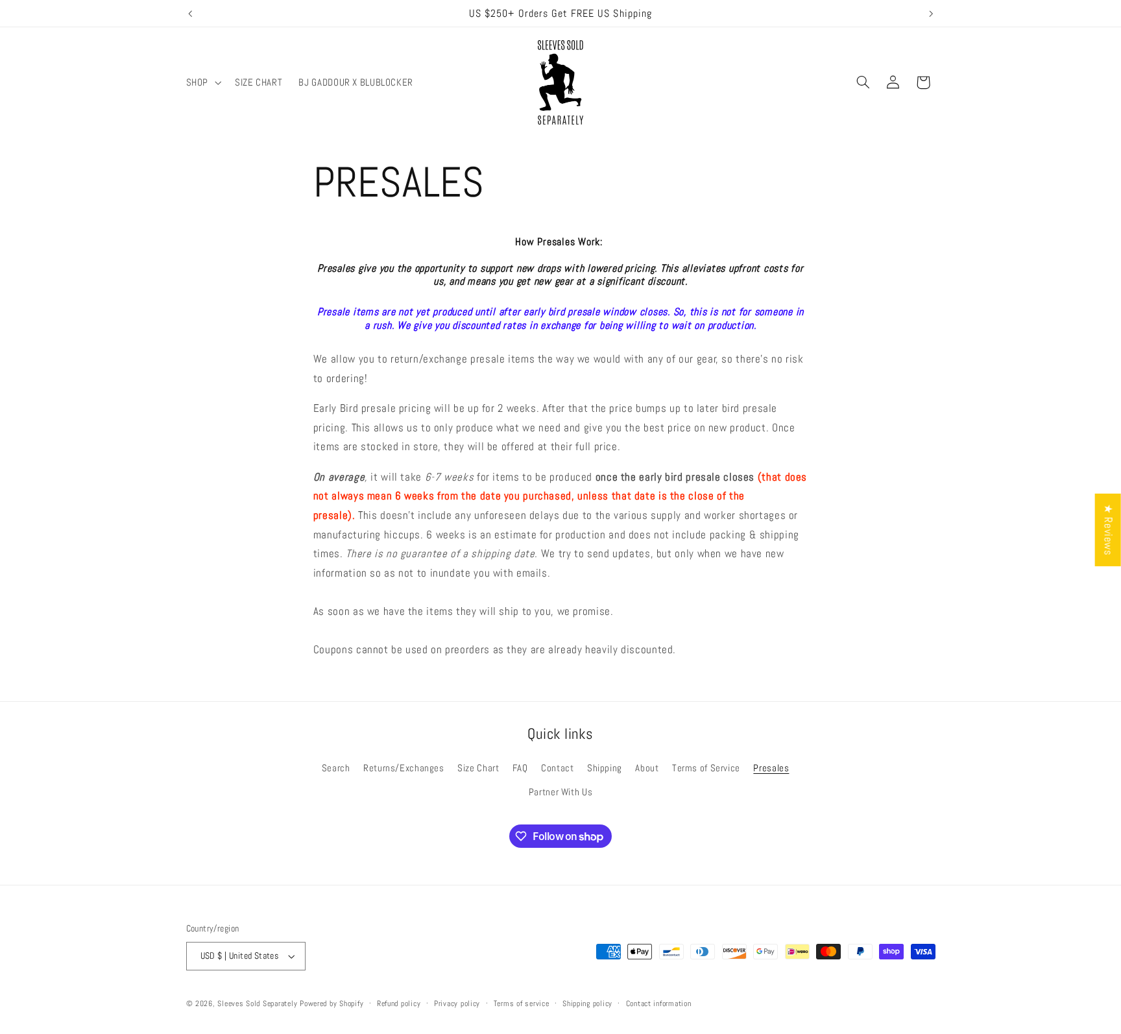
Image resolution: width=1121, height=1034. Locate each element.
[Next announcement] (931, 14)
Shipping (604, 768)
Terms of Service (706, 768)
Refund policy (399, 1003)
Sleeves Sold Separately (257, 1003)
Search (336, 768)
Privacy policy (457, 1003)
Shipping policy (587, 1003)
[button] (202, 82)
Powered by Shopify (331, 1003)
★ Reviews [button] (1108, 530)
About (646, 768)
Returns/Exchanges (403, 768)
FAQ (520, 768)
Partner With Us (560, 792)
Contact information (659, 1003)
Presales (771, 768)
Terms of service (521, 1003)
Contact (557, 768)
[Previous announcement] (190, 14)
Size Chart (478, 768)
